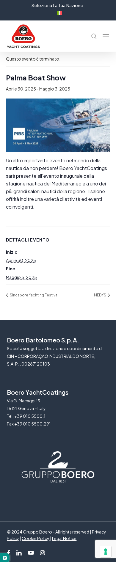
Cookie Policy (35, 538)
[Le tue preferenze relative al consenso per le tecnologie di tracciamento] (105, 551)
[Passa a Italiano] (58, 12)
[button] (106, 36)
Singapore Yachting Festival (33, 295)
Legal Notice (64, 538)
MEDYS (100, 295)
